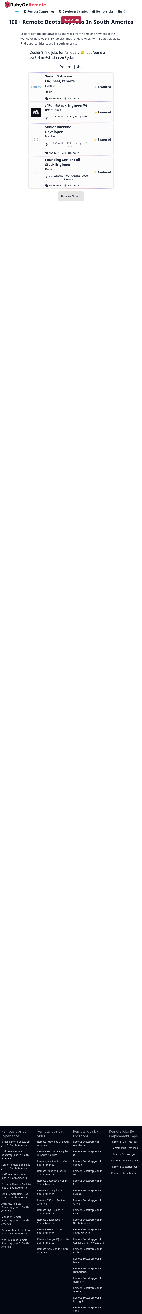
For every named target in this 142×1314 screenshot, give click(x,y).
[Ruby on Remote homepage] (25, 4)
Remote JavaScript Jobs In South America (52, 1162)
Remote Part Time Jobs (125, 1148)
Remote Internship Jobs (125, 1173)
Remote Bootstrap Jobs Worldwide (86, 1143)
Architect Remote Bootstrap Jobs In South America (15, 1207)
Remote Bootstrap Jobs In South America (88, 1231)
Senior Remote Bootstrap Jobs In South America (15, 1166)
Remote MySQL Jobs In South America (50, 1211)
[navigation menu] (17, 11)
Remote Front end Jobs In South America (52, 1172)
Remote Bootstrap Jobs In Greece (88, 1289)
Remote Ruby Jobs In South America (53, 1143)
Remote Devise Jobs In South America (50, 1221)
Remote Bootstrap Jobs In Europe (88, 1192)
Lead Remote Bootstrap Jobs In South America (14, 1195)
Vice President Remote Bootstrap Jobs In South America (15, 1243)
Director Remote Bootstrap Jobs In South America (16, 1231)
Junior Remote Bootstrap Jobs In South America (15, 1143)
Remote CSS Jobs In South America (52, 1201)
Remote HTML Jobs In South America (49, 1192)
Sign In (122, 11)
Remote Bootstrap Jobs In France (88, 1260)
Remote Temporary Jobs (125, 1160)
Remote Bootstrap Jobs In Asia (88, 1211)
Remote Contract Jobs (124, 1154)
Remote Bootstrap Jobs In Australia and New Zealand (89, 1240)
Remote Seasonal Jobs (124, 1166)
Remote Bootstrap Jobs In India (88, 1250)
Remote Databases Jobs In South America (52, 1182)
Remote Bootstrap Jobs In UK (88, 1172)
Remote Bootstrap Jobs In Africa (88, 1201)
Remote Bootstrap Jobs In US (88, 1153)
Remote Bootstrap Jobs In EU (88, 1182)
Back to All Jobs (71, 196)
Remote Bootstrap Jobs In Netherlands (88, 1270)
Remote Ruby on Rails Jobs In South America (52, 1153)
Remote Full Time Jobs (125, 1141)
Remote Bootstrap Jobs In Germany (88, 1279)
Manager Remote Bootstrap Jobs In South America (15, 1220)
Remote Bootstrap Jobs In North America (88, 1221)
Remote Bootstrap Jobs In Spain (88, 1309)
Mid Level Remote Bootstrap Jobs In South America (15, 1155)
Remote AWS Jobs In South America (52, 1250)
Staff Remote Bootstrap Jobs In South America (14, 1176)
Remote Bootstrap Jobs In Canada (88, 1162)
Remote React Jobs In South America (49, 1231)
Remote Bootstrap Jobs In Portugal (88, 1299)
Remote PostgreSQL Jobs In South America (53, 1240)
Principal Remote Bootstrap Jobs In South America (17, 1185)
